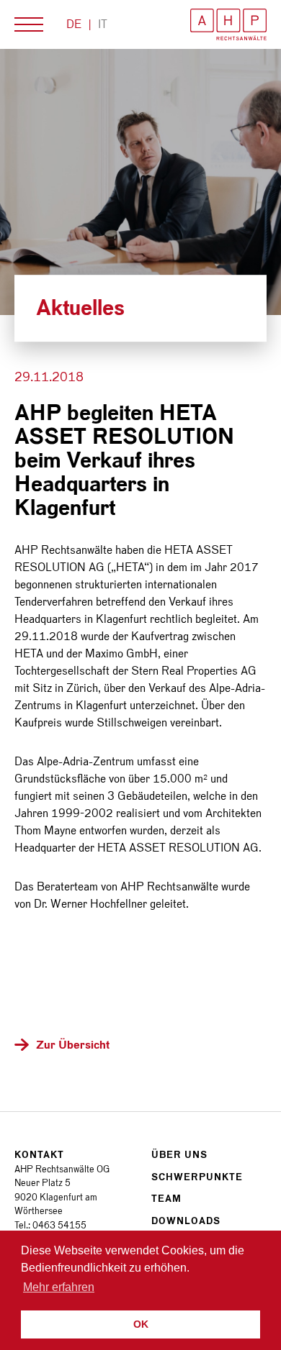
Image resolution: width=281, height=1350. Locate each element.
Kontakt (39, 1155)
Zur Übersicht (73, 1044)
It (102, 24)
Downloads (185, 1221)
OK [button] (140, 1324)
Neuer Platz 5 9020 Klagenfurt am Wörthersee (55, 1197)
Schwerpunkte (197, 1177)
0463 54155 (59, 1225)
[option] (140, 182)
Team (166, 1198)
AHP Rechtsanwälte (228, 24)
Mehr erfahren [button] (58, 1287)
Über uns (179, 1155)
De (73, 24)
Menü (28, 24)
